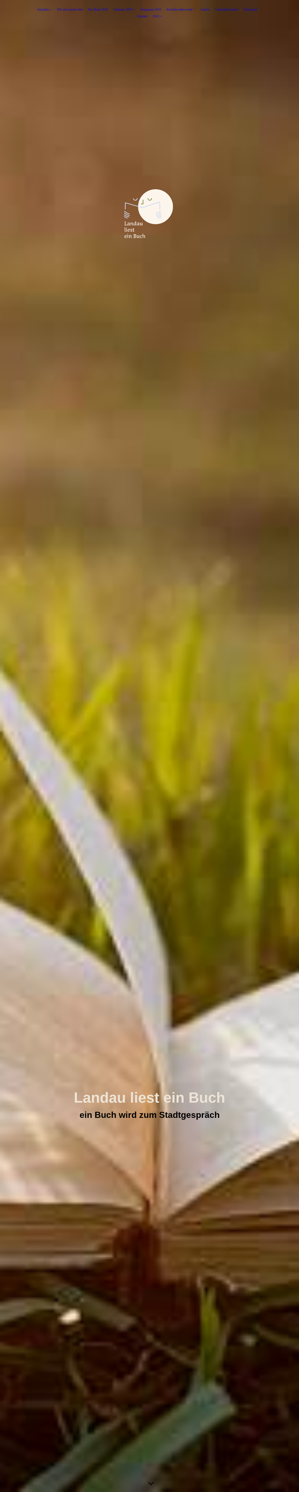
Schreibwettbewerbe (179, 9)
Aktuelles (43, 9)
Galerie (205, 9)
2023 (156, 16)
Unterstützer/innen (226, 9)
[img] (149, 746)
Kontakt (142, 16)
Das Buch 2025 (98, 9)
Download (250, 9)
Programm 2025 (150, 9)
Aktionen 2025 (122, 9)
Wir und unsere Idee (70, 9)
